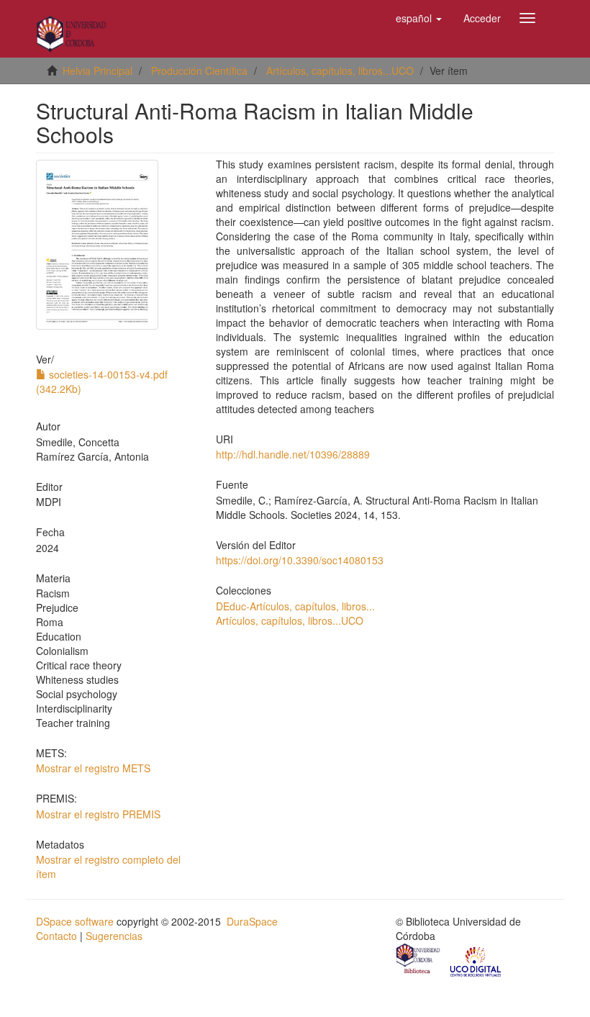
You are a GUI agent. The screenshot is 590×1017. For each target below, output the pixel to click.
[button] (419, 18)
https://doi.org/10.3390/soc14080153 (300, 560)
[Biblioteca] (419, 960)
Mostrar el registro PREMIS (98, 814)
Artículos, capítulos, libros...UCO (340, 70)
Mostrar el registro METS (93, 768)
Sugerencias (114, 935)
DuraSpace (252, 921)
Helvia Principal (97, 70)
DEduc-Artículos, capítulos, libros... (295, 606)
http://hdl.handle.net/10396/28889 (293, 454)
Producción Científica (199, 70)
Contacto (56, 935)
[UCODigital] (476, 960)
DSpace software (75, 921)
